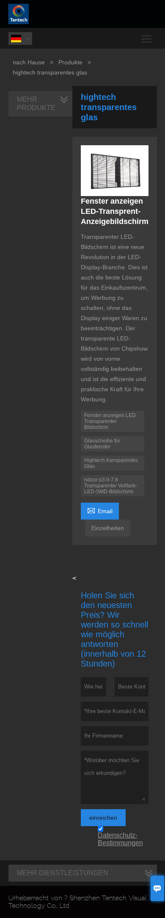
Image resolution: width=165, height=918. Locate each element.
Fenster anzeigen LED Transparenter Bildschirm (110, 421)
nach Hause (29, 62)
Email (100, 510)
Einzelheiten (107, 528)
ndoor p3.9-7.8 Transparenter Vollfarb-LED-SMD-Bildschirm (110, 486)
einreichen (103, 817)
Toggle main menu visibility (146, 38)
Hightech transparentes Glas (111, 463)
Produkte (70, 62)
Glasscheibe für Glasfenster (102, 444)
